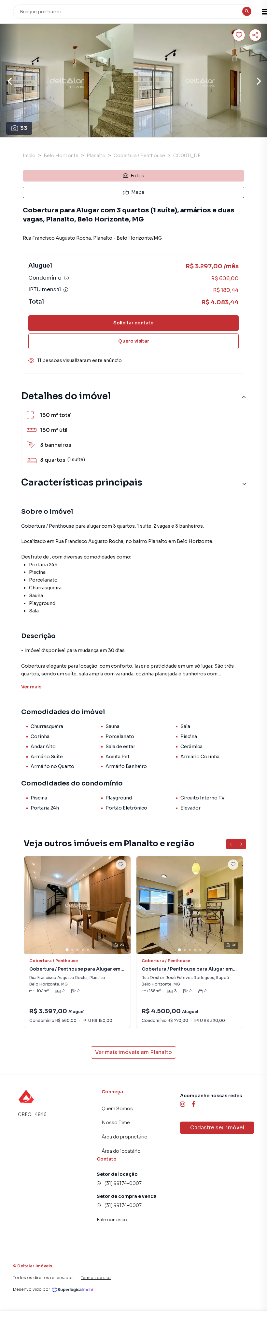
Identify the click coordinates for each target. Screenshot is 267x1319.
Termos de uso (96, 1277)
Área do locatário (121, 1151)
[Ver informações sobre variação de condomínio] (66, 278)
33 (23, 128)
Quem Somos (117, 1109)
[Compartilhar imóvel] (255, 35)
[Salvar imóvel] (239, 35)
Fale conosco (112, 1220)
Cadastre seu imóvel (217, 1127)
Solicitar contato (133, 323)
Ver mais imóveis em (133, 1052)
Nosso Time (116, 1122)
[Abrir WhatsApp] (16, 1303)
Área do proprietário (125, 1137)
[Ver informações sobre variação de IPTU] (65, 289)
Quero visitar (133, 341)
